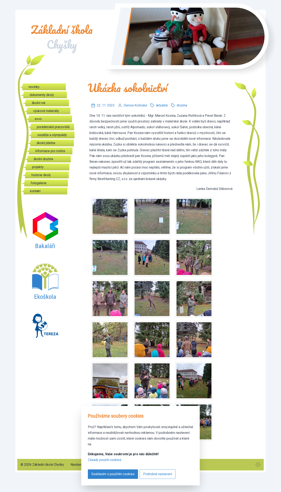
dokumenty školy (42, 95)
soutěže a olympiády (52, 135)
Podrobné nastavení (157, 474)
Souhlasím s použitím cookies (113, 474)
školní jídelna (46, 143)
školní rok (38, 103)
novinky (34, 87)
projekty (38, 167)
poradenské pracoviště (53, 127)
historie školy (41, 175)
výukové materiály (46, 111)
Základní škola (62, 37)
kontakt (35, 191)
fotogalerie (38, 183)
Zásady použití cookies (104, 460)
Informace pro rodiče (50, 151)
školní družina (43, 159)
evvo (38, 119)
